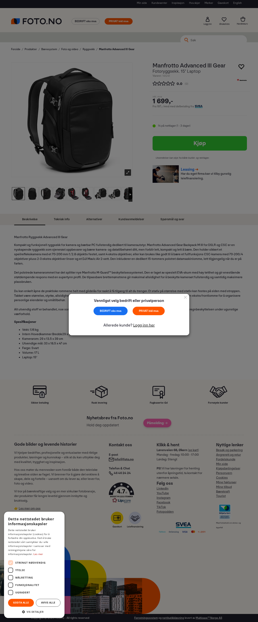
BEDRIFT (105, 310)
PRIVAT (144, 310)
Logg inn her (144, 325)
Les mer (38, 554)
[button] (34, 611)
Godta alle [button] (21, 602)
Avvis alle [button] (48, 602)
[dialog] (34, 565)
